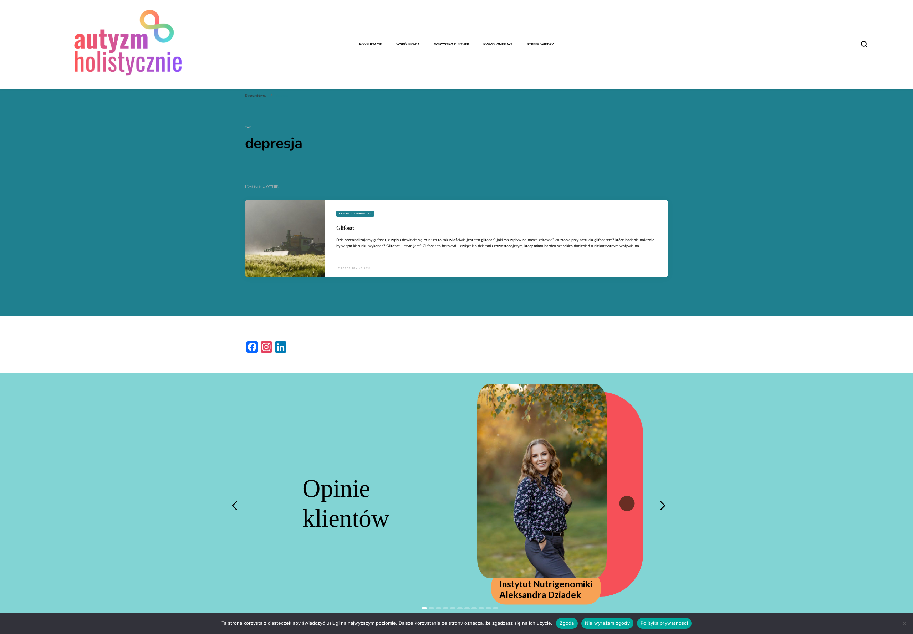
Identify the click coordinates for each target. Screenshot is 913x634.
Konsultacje (370, 44)
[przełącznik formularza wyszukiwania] (864, 44)
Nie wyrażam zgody (607, 623)
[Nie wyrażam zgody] (904, 623)
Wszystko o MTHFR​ (451, 44)
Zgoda (567, 623)
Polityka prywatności (664, 623)
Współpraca (408, 44)
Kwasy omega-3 (497, 44)
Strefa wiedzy (540, 44)
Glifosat (345, 227)
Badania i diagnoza (355, 213)
